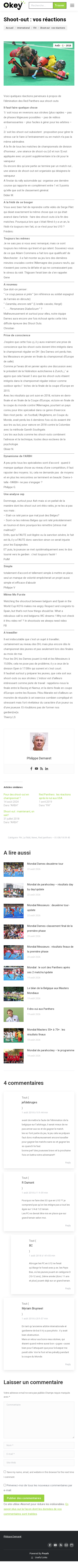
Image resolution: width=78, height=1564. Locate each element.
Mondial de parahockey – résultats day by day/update (50, 887)
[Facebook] (31, 769)
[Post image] (14, 869)
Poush (45, 1553)
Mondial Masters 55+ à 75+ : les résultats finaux (46, 1032)
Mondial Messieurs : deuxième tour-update (48, 908)
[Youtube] (36, 769)
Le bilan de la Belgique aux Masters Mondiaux (48, 991)
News (34, 837)
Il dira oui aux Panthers (40, 1009)
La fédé (26, 837)
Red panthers (45, 837)
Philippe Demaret (12, 1536)
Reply (68, 1162)
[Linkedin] (46, 769)
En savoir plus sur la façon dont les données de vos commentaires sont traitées (36, 1509)
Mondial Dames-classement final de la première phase (50, 928)
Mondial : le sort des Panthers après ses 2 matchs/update (48, 970)
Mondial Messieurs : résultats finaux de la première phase (50, 949)
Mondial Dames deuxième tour (45, 863)
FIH (20, 837)
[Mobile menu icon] (72, 5)
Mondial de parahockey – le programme (50, 1050)
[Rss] (41, 769)
